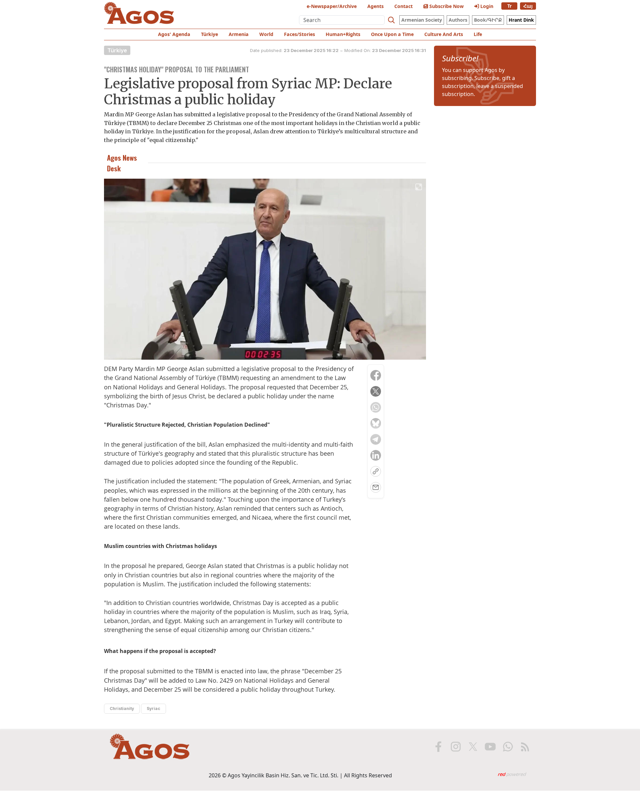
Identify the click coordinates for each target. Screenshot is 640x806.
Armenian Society (421, 20)
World (266, 34)
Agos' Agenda (174, 34)
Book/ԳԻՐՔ (488, 20)
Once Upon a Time (392, 34)
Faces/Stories (299, 34)
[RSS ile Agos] (525, 747)
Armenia (239, 34)
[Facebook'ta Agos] (438, 747)
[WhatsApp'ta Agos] (508, 747)
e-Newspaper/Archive (332, 6)
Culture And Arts (443, 34)
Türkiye (209, 34)
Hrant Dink (521, 20)
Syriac (153, 708)
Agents (375, 6)
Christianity (122, 708)
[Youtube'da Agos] (490, 747)
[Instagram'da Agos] (456, 747)
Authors (458, 20)
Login (486, 6)
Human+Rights (343, 34)
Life (478, 34)
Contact (403, 6)
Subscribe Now (446, 6)
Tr (509, 6)
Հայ (528, 6)
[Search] (391, 20)
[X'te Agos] (473, 747)
